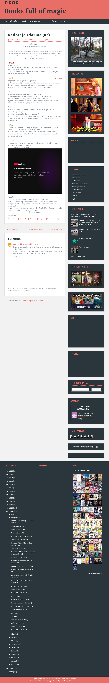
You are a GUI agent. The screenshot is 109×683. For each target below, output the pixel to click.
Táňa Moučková (23, 40)
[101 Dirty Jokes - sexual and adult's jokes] (87, 560)
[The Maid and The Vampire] (87, 541)
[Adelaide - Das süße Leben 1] (75, 490)
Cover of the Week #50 (19, 593)
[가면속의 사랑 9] (100, 522)
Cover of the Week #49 (19, 610)
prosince (14, 514)
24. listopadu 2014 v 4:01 (29, 244)
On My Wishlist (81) (18, 626)
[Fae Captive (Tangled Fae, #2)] (75, 560)
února (13, 661)
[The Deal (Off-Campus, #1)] (91, 477)
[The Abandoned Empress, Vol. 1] (91, 509)
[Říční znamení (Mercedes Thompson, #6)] (96, 560)
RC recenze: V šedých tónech (21, 536)
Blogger (96, 447)
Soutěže (74, 196)
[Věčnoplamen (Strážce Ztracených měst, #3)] (91, 516)
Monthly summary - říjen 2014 (22, 606)
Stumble (50, 219)
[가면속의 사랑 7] (79, 529)
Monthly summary (78, 187)
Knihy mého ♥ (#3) (17, 533)
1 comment (50, 40)
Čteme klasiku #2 (85, 247)
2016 (11, 505)
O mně (24, 21)
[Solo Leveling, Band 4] (79, 516)
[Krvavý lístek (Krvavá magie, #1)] (100, 516)
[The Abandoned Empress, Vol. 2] (96, 496)
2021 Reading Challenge (83, 407)
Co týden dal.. (16, 616)
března (13, 658)
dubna (13, 654)
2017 (11, 501)
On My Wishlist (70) (78, 256)
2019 (11, 494)
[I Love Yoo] (96, 548)
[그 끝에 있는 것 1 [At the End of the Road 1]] (100, 496)
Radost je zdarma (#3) (29, 35)
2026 (11, 471)
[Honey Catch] (83, 547)
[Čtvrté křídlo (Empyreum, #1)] (87, 490)
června (13, 647)
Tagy (73, 199)
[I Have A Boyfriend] (91, 541)
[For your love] (75, 548)
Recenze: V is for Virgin (87, 238)
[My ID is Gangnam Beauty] (96, 541)
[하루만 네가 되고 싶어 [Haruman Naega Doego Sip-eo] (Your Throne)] (96, 509)
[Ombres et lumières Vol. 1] (75, 477)
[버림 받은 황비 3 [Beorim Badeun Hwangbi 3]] (83, 509)
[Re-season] (83, 541)
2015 (11, 508)
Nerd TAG (14, 613)
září (12, 637)
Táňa (79, 413)
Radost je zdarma (38, 40)
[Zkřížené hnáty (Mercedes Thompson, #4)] (75, 567)
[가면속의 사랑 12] (87, 522)
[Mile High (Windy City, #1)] (87, 477)
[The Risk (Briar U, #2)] (96, 477)
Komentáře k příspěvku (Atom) (32, 300)
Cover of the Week (78, 175)
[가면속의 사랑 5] (87, 529)
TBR (45, 21)
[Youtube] (13, 3)
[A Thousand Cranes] (91, 535)
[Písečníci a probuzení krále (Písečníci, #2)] (87, 496)
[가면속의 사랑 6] (83, 529)
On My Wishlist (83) (18, 529)
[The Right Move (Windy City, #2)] (83, 477)
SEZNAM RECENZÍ (34, 21)
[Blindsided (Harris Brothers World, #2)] (75, 503)
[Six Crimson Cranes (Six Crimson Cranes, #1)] (83, 497)
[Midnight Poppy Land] (100, 509)
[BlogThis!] (11, 215)
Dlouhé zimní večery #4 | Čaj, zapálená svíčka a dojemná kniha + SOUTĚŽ (90, 223)
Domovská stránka (11, 21)
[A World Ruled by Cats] (75, 541)
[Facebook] (6, 3)
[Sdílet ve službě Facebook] (15, 215)
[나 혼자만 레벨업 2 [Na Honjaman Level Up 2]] (75, 554)
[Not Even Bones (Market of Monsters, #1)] (79, 561)
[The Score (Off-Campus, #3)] (79, 484)
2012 (11, 672)
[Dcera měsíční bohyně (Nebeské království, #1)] (79, 496)
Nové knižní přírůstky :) (19, 620)
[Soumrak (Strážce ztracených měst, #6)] (79, 503)
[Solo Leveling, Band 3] (83, 516)
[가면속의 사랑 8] (75, 529)
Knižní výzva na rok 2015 (20, 540)
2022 (11, 484)
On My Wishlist (77, 190)
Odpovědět (16, 256)
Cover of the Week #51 (19, 526)
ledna (13, 664)
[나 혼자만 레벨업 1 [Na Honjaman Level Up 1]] (79, 554)
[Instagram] (17, 3)
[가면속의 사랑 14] (79, 522)
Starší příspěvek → (58, 229)
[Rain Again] (87, 534)
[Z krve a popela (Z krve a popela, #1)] (96, 503)
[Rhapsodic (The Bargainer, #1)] (100, 503)
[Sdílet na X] (13, 215)
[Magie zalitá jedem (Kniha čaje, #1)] (96, 490)
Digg (58, 219)
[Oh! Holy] (79, 540)
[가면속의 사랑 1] (75, 535)
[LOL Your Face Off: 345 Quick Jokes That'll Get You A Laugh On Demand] (91, 561)
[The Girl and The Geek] (83, 535)
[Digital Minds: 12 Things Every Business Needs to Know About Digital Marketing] (87, 554)
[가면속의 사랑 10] (96, 522)
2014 (11, 511)
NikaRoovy (41, 46)
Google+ (41, 219)
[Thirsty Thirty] (100, 535)
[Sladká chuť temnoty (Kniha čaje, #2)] (91, 490)
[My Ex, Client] (96, 535)
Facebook (22, 219)
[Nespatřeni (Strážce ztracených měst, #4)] (75, 509)
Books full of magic (35, 11)
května (13, 651)
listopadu (14, 518)
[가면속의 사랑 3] (96, 528)
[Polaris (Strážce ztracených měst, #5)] (87, 503)
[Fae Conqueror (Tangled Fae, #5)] (91, 554)
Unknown (16, 244)
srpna (13, 641)
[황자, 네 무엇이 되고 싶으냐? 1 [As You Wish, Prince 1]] (100, 541)
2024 (11, 478)
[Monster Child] (100, 548)
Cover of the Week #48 (19, 630)
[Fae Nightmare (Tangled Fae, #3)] (100, 554)
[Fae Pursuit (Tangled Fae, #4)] (96, 554)
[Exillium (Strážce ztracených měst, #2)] (83, 554)
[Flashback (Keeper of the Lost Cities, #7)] (100, 490)
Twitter (32, 219)
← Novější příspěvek (12, 229)
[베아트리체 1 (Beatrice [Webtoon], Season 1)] (79, 535)
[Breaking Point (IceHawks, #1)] (75, 484)
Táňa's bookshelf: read (82, 470)
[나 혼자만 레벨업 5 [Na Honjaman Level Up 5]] (75, 516)
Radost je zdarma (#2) (19, 586)
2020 (11, 491)
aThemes (41, 681)
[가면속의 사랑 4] (91, 529)
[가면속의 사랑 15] (75, 522)
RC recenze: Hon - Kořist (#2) (21, 599)
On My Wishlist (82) (18, 589)
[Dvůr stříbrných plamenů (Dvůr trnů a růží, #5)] (91, 484)
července (14, 644)
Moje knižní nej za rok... (80, 184)
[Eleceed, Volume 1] (79, 477)
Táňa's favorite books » (95, 574)
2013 (11, 668)
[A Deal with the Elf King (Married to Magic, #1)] (96, 516)
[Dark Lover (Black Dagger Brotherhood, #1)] (87, 484)
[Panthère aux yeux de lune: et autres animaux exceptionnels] (75, 496)
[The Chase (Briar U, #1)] (100, 477)
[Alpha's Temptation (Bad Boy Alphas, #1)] (91, 503)
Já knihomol (76, 178)
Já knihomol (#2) (17, 596)
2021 (11, 488)
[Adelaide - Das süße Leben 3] (83, 490)
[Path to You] (79, 548)
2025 (11, 474)
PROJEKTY (64, 21)
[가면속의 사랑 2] (100, 529)
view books (91, 421)
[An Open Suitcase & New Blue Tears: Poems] (87, 548)
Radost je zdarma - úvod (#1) (21, 603)
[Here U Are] (83, 503)
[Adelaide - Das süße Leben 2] (79, 490)
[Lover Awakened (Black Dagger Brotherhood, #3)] (83, 484)
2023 (11, 481)
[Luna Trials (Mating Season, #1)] (96, 484)
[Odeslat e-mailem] (9, 215)
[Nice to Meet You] (79, 508)
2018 (11, 498)
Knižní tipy (76, 181)
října (13, 634)
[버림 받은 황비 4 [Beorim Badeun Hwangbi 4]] (87, 509)
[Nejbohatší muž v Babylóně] (91, 548)
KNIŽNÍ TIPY (53, 21)
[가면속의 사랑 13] (83, 522)
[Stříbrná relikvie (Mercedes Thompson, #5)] (100, 560)
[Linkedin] (10, 3)
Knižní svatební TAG (18, 548)
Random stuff (76, 193)
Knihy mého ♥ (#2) (17, 623)
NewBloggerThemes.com (69, 681)
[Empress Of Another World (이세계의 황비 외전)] (91, 497)
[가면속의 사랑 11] (91, 522)
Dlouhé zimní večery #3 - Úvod (22, 566)
